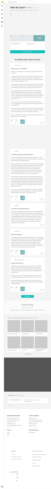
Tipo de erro (10, 405)
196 (34, 7)
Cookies (13, 454)
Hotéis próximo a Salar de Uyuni (31, 400)
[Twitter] (14, 470)
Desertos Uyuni (27, 401)
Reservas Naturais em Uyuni (13, 418)
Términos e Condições (16, 459)
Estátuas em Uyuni (33, 423)
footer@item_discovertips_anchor (39, 454)
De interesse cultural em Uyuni (13, 419)
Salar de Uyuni (32, 43)
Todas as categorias (34, 415)
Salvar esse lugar (28, 51)
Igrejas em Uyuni (32, 425)
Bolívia (8, 434)
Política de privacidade (17, 456)
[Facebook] (12, 470)
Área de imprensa (36, 465)
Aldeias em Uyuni (32, 418)
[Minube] (2, 2)
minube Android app (36, 456)
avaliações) (37, 7)
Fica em (9, 430)
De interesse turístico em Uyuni (35, 421)
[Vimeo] (15, 470)
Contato (34, 463)
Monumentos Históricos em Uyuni (14, 425)
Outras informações (34, 430)
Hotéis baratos (32, 432)
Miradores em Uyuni (11, 423)
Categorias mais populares (13, 415)
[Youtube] (17, 470)
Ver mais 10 (27, 296)
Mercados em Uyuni (11, 421)
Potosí (8, 432)
